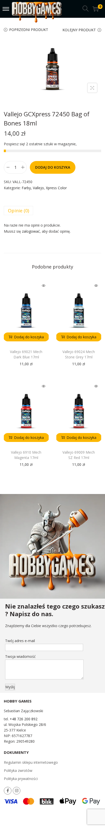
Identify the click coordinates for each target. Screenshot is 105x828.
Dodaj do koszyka (52, 167)
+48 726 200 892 (23, 718)
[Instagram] (16, 790)
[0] (96, 9)
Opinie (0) (18, 211)
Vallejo (38, 187)
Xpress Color (56, 187)
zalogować (31, 231)
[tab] (52, 210)
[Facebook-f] (7, 790)
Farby (26, 187)
